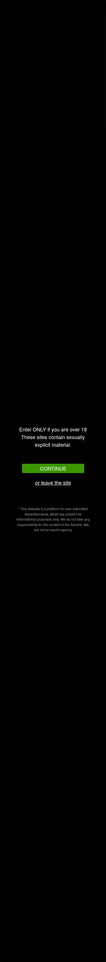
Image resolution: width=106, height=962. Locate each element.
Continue (53, 468)
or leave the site (53, 482)
